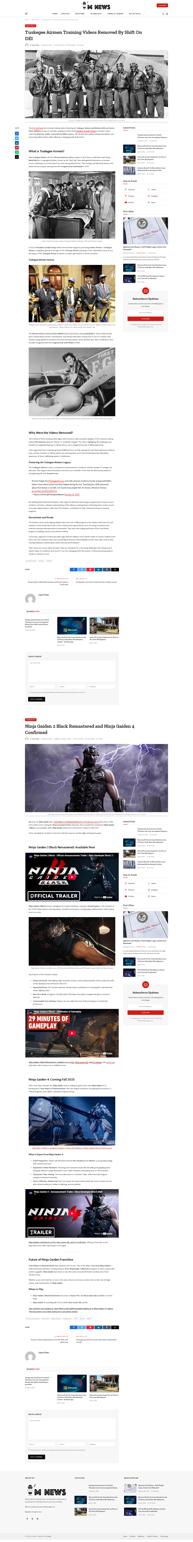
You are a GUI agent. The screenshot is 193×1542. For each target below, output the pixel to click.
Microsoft (45, 1319)
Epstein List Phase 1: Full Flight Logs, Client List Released (144, 248)
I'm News (48, 1536)
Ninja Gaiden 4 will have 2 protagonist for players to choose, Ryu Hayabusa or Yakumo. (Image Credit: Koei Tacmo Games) (72, 1148)
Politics (41, 561)
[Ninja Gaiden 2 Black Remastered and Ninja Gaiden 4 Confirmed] (96, 778)
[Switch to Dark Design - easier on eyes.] (163, 14)
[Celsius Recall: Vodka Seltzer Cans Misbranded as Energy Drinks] (129, 171)
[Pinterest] (17, 147)
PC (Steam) (97, 1062)
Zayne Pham (35, 45)
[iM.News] (96, 5)
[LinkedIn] (17, 143)
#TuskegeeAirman (56, 481)
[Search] (167, 13)
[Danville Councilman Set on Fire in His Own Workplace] (104, 625)
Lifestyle (65, 14)
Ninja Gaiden (56, 1319)
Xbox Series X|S (81, 1062)
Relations (79, 14)
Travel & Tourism (115, 14)
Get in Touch (135, 14)
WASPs (49, 561)
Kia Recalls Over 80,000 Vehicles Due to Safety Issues (96, 582)
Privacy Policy (142, 327)
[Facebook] (17, 133)
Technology (96, 14)
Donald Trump (31, 561)
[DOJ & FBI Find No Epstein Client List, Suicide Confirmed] (129, 279)
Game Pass (110, 1062)
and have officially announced (77, 822)
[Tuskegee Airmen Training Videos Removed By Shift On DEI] (96, 84)
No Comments (60, 45)
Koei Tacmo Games (32, 1319)
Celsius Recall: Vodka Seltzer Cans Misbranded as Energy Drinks (151, 169)
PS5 (72, 1062)
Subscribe (162, 5)
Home (54, 14)
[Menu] (26, 13)
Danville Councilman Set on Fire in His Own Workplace (104, 638)
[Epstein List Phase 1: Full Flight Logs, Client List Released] (145, 230)
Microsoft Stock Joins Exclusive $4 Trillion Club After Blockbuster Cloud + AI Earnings (71, 639)
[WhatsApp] (17, 152)
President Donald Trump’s (86, 131)
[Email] (17, 157)
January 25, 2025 (72, 494)
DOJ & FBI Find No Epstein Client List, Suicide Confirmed (150, 277)
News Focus (30, 26)
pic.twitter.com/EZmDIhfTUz (44, 491)
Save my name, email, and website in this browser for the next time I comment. (58, 692)
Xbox (89, 1319)
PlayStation (67, 1319)
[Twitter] (17, 138)
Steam (82, 1319)
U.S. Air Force (37, 128)
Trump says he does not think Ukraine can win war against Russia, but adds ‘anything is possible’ (37, 623)
